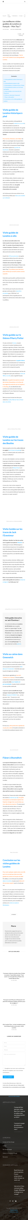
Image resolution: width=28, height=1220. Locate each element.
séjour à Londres (7, 881)
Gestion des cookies (14, 1212)
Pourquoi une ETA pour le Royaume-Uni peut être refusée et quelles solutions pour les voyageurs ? (14, 1001)
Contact (4, 1145)
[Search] (24, 1)
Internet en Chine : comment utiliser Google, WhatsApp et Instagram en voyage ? (19, 1190)
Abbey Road (16, 467)
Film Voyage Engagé (7, 1149)
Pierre (13, 926)
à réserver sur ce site (19, 123)
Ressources (5, 1157)
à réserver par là (13, 797)
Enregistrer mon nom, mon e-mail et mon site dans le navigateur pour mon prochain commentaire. (13, 1070)
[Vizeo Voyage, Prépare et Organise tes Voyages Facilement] (14, 9)
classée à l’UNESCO (12, 695)
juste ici (19, 644)
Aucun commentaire (15, 29)
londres (13, 914)
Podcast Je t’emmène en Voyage (10, 1153)
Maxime (20, 542)
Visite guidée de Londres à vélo (11, 83)
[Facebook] (10, 1201)
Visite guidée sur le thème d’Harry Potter (14, 85)
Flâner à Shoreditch (9, 97)
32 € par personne (13, 256)
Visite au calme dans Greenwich (12, 95)
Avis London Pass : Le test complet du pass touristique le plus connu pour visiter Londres (14, 1026)
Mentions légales (14, 1210)
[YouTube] (16, 1201)
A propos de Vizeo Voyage (8, 1142)
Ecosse (14, 343)
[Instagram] (13, 1201)
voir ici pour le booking (15, 450)
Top (14, 1216)
